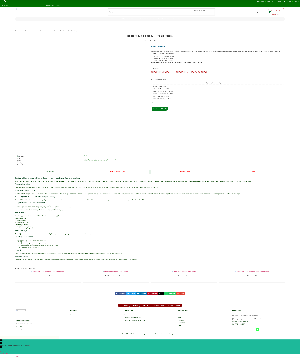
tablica (105, 159)
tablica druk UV (111, 159)
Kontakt (296, 1)
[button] (120, 293)
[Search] (195, 13)
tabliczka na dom (93, 160)
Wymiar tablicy (156, 68)
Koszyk (279, 1)
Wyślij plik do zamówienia (159, 79)
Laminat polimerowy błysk (163, 94)
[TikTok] (258, 12)
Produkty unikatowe (164, 19)
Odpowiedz (4, 353)
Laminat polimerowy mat (162, 91)
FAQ (179, 19)
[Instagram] (255, 12)
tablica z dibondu (130, 159)
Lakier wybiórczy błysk (161, 99)
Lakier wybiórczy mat (161, 96)
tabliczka (86, 160)
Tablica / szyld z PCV (48, 275)
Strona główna (19, 31)
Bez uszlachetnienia (161, 89)
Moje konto (270, 1)
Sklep (26, 31)
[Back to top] (257, 329)
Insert (17, 356)
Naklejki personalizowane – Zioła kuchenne (116, 275)
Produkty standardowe (147, 19)
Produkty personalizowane (128, 19)
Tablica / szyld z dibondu (184, 275)
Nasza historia (20, 326)
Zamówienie (287, 1)
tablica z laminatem (139, 159)
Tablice (49, 31)
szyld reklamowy (91, 159)
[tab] (48, 172)
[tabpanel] (150, 219)
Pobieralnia (260, 1)
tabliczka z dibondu (102, 160)
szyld (85, 159)
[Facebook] (251, 12)
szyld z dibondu (100, 159)
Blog (173, 19)
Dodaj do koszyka (160, 108)
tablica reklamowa (120, 159)
